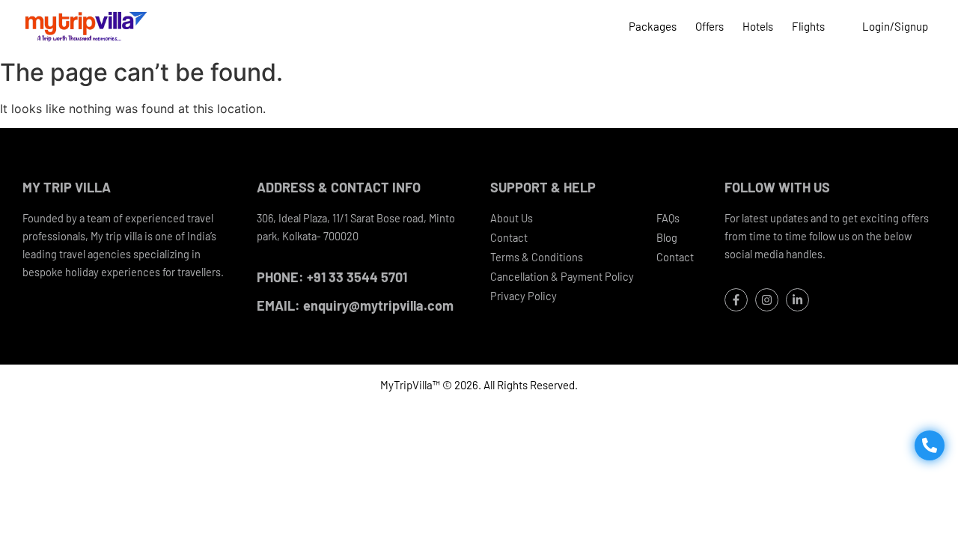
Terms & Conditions (536, 257)
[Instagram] (766, 299)
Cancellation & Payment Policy (562, 276)
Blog (666, 237)
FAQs (668, 218)
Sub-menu (843, 26)
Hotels (757, 26)
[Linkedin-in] (797, 299)
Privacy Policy (523, 295)
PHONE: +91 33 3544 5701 (332, 277)
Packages (653, 26)
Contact (509, 237)
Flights (808, 26)
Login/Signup (895, 26)
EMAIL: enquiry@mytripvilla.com (355, 305)
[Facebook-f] (736, 299)
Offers (709, 26)
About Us (511, 218)
